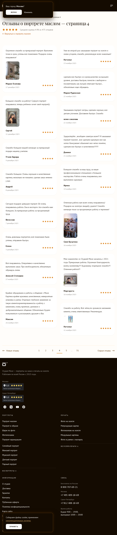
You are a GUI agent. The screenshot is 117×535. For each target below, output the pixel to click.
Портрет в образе (10, 426)
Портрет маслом (9, 421)
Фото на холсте (67, 421)
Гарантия (6, 493)
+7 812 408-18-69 (70, 503)
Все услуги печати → (69, 446)
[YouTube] (17, 407)
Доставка (6, 488)
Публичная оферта (10, 502)
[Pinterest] (23, 407)
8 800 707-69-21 (69, 487)
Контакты (6, 497)
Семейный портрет (10, 446)
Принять (14, 526)
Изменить (28, 12)
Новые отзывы (12, 350)
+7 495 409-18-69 (70, 495)
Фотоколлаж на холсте (71, 430)
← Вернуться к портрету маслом (16, 33)
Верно (14, 12)
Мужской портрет (10, 455)
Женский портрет (9, 450)
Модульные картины (70, 435)
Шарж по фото (8, 430)
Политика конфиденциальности (16, 506)
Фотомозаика (8, 435)
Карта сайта (7, 511)
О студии (6, 484)
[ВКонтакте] (11, 407)
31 (77, 350)
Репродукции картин (70, 426)
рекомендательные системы (18, 520)
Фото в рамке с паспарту (72, 439)
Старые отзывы (104, 350)
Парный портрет (9, 464)
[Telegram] (4, 407)
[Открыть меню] (111, 6)
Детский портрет (9, 459)
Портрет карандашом (11, 439)
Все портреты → (9, 471)
